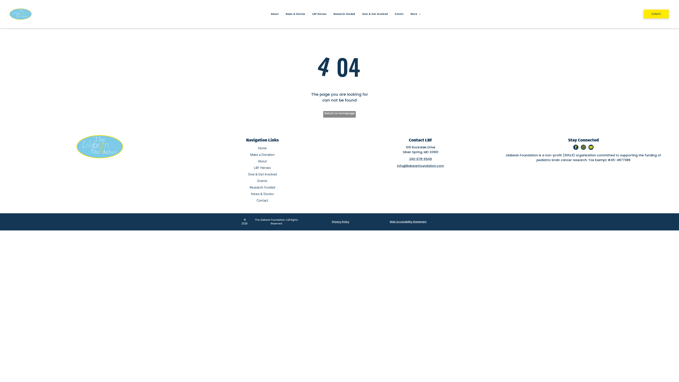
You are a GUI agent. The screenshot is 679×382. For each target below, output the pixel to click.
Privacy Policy (340, 222)
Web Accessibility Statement (408, 222)
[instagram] (583, 148)
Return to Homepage (339, 113)
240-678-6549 (420, 159)
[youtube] (591, 148)
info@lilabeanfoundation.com (420, 166)
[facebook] (575, 148)
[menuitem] (274, 13)
